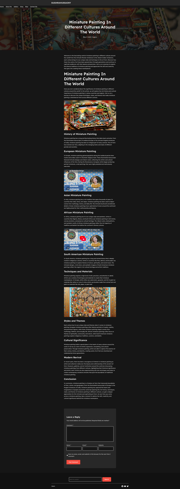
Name (69, 445)
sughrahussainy (61, 3)
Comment (70, 425)
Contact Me (33, 6)
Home (2, 6)
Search (107, 479)
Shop (21, 6)
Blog (26, 6)
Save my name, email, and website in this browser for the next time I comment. (89, 455)
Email (85, 445)
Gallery (16, 6)
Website (101, 445)
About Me (9, 6)
